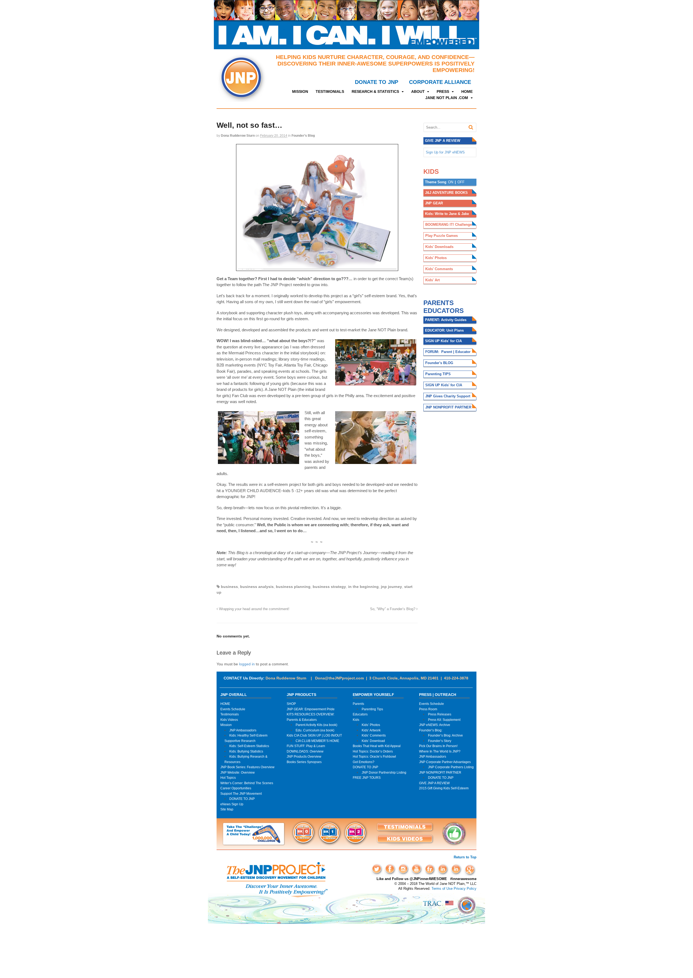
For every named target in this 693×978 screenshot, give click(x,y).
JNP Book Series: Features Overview (247, 767)
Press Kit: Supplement (444, 719)
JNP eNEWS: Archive (434, 725)
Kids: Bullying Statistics (246, 751)
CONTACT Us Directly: (244, 678)
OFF (461, 182)
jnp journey (391, 586)
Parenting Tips (372, 709)
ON (450, 182)
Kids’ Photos (371, 725)
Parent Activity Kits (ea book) (316, 725)
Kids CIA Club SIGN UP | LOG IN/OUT (314, 735)
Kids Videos (229, 719)
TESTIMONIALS (330, 91)
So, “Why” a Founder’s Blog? (393, 609)
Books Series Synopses (304, 762)
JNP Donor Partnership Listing (384, 772)
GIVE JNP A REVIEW (434, 783)
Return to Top (465, 857)
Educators (360, 714)
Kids (356, 719)
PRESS (443, 91)
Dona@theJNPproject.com (339, 678)
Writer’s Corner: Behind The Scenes (246, 783)
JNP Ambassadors (242, 730)
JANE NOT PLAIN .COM (446, 98)
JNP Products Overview (304, 756)
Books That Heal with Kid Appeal (377, 746)
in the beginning (363, 586)
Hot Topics (228, 777)
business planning (293, 586)
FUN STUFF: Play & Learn (306, 746)
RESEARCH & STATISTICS (375, 91)
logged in (247, 664)
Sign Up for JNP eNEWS (445, 152)
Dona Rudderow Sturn (238, 136)
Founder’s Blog (303, 136)
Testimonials (229, 714)
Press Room (428, 709)
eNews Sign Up (231, 804)
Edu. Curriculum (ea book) (315, 730)
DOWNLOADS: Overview (305, 751)
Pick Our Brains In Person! (438, 746)
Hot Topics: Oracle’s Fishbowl (374, 756)
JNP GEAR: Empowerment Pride (311, 709)
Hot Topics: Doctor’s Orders (373, 751)
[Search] (471, 127)
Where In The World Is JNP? (439, 751)
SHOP (291, 703)
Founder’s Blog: (430, 730)
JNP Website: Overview (237, 772)
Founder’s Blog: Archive (445, 735)
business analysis (257, 586)
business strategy (329, 586)
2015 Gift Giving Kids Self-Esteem (444, 788)
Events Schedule (232, 709)
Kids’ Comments (374, 735)
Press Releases (439, 714)
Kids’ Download (373, 741)
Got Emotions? (363, 762)
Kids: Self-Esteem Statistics (249, 746)
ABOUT (418, 91)
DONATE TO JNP (376, 82)
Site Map (226, 809)
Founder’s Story (439, 741)
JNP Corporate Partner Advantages (445, 762)
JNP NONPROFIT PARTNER (440, 772)
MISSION (300, 91)
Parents (358, 703)
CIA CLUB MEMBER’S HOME (317, 741)
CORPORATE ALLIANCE (440, 82)
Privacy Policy (465, 889)
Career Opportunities (235, 788)
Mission (226, 725)
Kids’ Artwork (371, 730)
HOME (467, 91)
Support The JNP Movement (241, 793)
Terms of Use (442, 889)
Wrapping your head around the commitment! (253, 609)
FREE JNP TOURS (367, 777)
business (229, 586)
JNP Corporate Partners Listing (451, 767)
